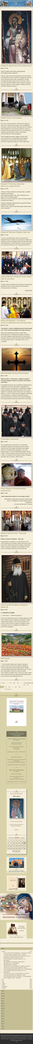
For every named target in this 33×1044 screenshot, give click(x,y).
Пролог (16, 829)
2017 (2, 1011)
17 (13, 846)
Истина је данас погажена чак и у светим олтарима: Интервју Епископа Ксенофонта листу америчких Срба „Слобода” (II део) (17, 956)
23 (11, 848)
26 (19, 848)
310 (16, 687)
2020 (2, 1003)
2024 (2, 993)
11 (16, 843)
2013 (2, 1021)
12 (19, 843)
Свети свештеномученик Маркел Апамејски (16, 825)
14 (24, 843)
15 (8, 846)
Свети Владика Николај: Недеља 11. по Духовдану (18, 969)
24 (13, 848)
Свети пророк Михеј (16, 821)
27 (22, 848)
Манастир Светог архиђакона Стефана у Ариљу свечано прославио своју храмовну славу (17, 966)
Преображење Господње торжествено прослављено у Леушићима (14, 962)
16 (11, 846)
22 (8, 848)
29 (13, 851)
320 (19, 687)
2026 (2, 948)
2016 (2, 1013)
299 (6, 687)
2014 (2, 1018)
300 (9, 687)
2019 (2, 1006)
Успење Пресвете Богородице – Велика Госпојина (17, 953)
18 (16, 846)
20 (22, 846)
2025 (2, 991)
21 (24, 846)
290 (18, 683)
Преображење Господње (10, 964)
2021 (2, 1001)
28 (24, 848)
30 (16, 851)
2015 (2, 1016)
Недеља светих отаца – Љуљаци (13, 533)
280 (14, 683)
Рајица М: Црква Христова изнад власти (16, 66)
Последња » (8, 689)
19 (19, 846)
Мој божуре (5, 658)
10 (13, 843)
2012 (2, 1023)
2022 (2, 998)
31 (19, 851)
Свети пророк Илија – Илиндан (12, 977)
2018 (2, 1008)
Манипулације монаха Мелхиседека (14, 373)
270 (10, 683)
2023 (2, 996)
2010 (2, 1028)
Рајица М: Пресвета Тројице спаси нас (15, 232)
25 (16, 848)
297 (28, 685)
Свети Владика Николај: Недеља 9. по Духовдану (17, 976)
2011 (2, 1026)
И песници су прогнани (10, 439)
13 (22, 843)
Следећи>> (22, 837)
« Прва (3, 683)
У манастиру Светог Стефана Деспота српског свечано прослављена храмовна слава (16, 974)
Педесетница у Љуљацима (11, 118)
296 (24, 685)
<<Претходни (11, 837)
